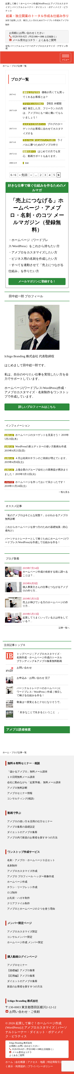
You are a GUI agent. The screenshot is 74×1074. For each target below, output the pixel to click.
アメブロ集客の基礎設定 (21, 826)
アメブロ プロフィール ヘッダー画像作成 (30, 876)
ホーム (9, 1062)
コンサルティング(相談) (20, 798)
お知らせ (9, 435)
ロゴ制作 (12, 892)
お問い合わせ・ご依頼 (24, 1011)
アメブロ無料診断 (17, 787)
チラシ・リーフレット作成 (22, 887)
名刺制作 (12, 865)
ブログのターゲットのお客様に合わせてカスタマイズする (43, 129)
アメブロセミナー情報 (19, 793)
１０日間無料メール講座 (21, 777)
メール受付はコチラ (24, 40)
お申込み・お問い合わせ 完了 (33, 678)
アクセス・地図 (36, 1062)
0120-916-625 (20, 36)
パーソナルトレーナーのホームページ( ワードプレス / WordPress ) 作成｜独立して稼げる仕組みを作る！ (39, 692)
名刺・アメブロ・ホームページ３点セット (31, 860)
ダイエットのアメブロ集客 (22, 832)
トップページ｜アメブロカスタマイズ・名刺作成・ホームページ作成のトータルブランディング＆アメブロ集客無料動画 (39, 657)
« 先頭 (23, 175)
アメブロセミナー (17, 965)
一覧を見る (64, 492)
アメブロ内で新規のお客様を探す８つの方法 (32, 837)
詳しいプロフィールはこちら (37, 406)
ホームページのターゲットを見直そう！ (38, 435)
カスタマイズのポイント (34, 124)
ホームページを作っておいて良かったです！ (40, 482)
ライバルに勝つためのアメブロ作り (39, 140)
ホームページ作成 (17, 881)
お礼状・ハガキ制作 (18, 898)
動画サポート (29, 151)
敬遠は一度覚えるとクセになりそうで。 (39, 702)
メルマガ (9, 482)
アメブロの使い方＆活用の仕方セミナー (29, 821)
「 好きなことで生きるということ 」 (38, 712)
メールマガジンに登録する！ (37, 281)
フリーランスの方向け (33, 104)
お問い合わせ (24, 667)
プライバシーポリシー (40, 1066)
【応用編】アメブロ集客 (21, 975)
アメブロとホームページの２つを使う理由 (31, 908)
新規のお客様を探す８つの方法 (24, 986)
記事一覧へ (64, 627)
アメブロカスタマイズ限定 (22, 931)
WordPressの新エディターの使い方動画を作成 (40, 446)
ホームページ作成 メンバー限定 (25, 942)
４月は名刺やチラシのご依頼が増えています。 (41, 458)
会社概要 (20, 1062)
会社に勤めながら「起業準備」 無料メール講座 (34, 782)
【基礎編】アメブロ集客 (21, 970)
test (27, 163)
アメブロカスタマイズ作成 (22, 871)
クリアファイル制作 (18, 903)
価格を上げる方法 (31, 92)
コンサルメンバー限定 (19, 937)
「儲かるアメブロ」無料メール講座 (27, 771)
